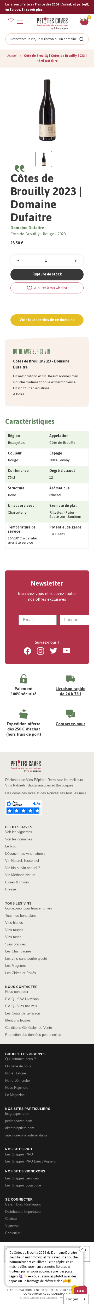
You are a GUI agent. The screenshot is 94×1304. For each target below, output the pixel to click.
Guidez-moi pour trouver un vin (28, 908)
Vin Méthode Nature (20, 875)
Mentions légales (18, 1020)
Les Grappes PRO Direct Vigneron (31, 1161)
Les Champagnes (18, 951)
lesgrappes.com (17, 1114)
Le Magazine (15, 1095)
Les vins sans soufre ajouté (26, 959)
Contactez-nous (70, 724)
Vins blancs (14, 923)
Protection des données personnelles (33, 1035)
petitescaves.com (18, 1121)
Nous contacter (16, 992)
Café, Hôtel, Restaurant (23, 1204)
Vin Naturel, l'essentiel (22, 861)
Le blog (10, 846)
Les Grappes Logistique (23, 1185)
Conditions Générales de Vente (28, 1028)
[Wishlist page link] (11, 20)
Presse (10, 889)
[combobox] (77, 620)
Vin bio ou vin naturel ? (22, 868)
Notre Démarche (17, 1080)
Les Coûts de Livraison (22, 1013)
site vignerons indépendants (26, 1135)
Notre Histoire (15, 1073)
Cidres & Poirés (17, 882)
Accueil (12, 56)
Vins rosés (13, 937)
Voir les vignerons (18, 832)
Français (72, 1299)
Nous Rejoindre (16, 1088)
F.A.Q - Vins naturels (21, 1006)
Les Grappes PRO (19, 1154)
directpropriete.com (19, 1128)
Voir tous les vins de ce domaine (47, 319)
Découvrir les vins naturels (25, 854)
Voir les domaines (18, 839)
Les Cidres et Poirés (20, 973)
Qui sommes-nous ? (20, 1059)
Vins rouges (14, 930)
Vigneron (12, 1226)
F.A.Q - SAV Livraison (22, 999)
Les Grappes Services (22, 1178)
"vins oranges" (16, 944)
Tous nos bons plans (21, 916)
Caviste (11, 1219)
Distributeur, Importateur (23, 1212)
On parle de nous (18, 1066)
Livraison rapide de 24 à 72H (70, 691)
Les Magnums (16, 966)
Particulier (12, 1233)
